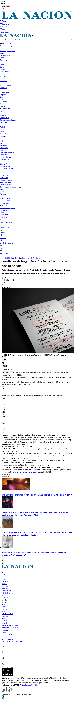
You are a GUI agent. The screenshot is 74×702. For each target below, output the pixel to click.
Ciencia (2, 106)
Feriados (3, 150)
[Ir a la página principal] (37, 18)
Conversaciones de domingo (10, 187)
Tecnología (4, 145)
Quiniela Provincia (33, 258)
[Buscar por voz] (71, 40)
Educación (4, 97)
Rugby (2, 129)
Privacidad (34, 685)
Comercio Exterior (6, 74)
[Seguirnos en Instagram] (3, 659)
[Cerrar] (33, 36)
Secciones (6, 24)
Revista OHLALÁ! (6, 199)
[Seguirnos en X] (3, 653)
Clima (2, 53)
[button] (37, 144)
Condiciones (26, 685)
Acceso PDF (4, 175)
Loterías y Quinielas (18, 258)
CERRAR (2, 1)
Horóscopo (4, 148)
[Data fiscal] (3, 698)
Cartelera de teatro (7, 168)
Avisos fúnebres (6, 180)
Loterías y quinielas (7, 152)
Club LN (5, 30)
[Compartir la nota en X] (5, 366)
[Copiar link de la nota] (3, 363)
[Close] (3, 557)
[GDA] (7, 692)
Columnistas (4, 118)
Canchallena (4, 134)
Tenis (2, 132)
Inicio (4, 21)
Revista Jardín (5, 210)
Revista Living (5, 205)
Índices (2, 78)
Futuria (2, 65)
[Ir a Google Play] (7, 671)
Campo (2, 69)
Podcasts (3, 155)
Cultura (2, 99)
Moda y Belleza (5, 157)
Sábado (2, 189)
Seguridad (4, 95)
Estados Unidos (5, 85)
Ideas (2, 192)
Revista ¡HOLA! (5, 201)
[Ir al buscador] (3, 9)
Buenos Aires (5, 92)
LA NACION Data (6, 55)
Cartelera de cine (6, 166)
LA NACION (6, 258)
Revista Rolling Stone (7, 208)
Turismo (3, 143)
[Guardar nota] (3, 357)
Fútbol (2, 127)
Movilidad (3, 76)
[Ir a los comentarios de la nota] (5, 357)
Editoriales (4, 115)
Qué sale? (3, 164)
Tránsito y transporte (7, 51)
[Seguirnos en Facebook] (3, 647)
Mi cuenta (6, 33)
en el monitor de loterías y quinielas (28, 472)
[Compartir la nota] (3, 360)
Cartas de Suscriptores (8, 120)
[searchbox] (36, 40)
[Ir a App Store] (7, 676)
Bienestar (3, 104)
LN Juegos (3, 141)
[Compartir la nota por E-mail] (7, 366)
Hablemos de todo (6, 108)
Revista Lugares (5, 203)
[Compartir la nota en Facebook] (3, 366)
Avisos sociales (5, 182)
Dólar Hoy (3, 67)
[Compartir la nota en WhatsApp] (5, 360)
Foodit (4, 27)
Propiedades (4, 72)
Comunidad (4, 102)
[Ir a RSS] (3, 665)
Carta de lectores (6, 185)
